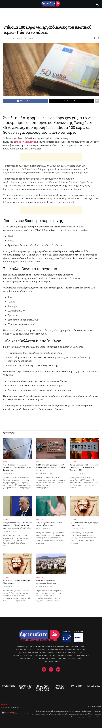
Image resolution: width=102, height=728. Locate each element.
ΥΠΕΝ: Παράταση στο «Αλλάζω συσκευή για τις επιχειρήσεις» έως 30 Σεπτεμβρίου (17, 467)
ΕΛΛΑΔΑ (30, 38)
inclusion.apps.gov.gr (25, 141)
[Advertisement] (51, 16)
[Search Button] (97, 4)
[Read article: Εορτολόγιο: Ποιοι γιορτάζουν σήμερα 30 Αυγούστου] (17, 564)
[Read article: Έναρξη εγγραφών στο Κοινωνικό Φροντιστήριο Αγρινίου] (51, 506)
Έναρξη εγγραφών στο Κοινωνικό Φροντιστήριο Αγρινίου (49, 523)
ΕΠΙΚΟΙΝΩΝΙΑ (93, 686)
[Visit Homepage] (51, 4)
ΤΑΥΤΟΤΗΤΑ (76, 686)
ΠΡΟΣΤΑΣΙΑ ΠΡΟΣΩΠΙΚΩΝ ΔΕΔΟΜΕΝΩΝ (42, 688)
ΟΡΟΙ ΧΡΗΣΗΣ (8, 686)
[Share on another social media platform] (97, 101)
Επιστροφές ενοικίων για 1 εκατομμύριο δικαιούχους (46, 581)
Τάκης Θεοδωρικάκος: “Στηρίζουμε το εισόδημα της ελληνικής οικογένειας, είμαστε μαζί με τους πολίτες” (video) (17, 525)
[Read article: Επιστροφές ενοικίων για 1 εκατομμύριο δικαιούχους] (51, 564)
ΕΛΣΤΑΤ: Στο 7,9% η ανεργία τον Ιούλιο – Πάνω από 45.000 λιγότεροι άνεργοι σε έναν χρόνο (50, 467)
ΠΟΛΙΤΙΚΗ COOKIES (59, 687)
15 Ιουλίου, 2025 (9, 38)
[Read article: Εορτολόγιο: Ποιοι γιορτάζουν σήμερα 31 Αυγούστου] (84, 506)
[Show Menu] (4, 4)
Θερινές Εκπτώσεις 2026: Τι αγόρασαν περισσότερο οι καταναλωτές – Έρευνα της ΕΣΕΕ (84, 467)
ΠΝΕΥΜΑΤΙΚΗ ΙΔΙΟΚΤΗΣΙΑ (25, 687)
